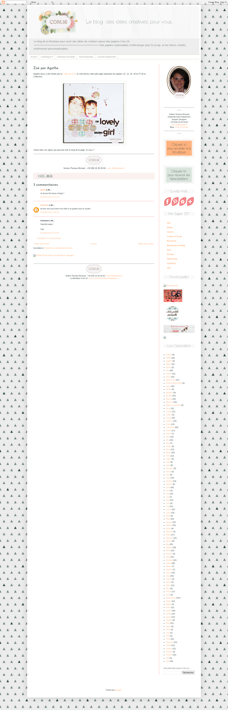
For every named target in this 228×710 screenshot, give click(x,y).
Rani (168, 595)
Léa (167, 494)
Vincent (169, 655)
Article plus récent (41, 244)
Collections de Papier (66, 57)
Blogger (118, 690)
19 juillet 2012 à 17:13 (49, 197)
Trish (168, 639)
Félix (168, 456)
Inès (168, 475)
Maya (168, 535)
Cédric (169, 415)
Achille (169, 355)
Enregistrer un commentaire (49, 238)
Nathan (169, 547)
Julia (168, 487)
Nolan (168, 563)
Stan (168, 623)
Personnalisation (86, 57)
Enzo (168, 449)
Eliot (168, 437)
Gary (168, 465)
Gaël (168, 462)
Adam (168, 358)
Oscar (168, 573)
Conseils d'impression (106, 57)
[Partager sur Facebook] (48, 176)
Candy (169, 411)
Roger (168, 604)
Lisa (168, 500)
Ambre (169, 374)
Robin (168, 601)
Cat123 (170, 232)
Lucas (168, 509)
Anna (168, 377)
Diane (168, 434)
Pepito (168, 579)
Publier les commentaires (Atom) (58, 248)
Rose (168, 607)
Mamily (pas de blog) (176, 245)
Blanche (169, 402)
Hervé (168, 472)
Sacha (168, 611)
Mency (169, 541)
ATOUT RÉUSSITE (174, 383)
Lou (167, 506)
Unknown (44, 205)
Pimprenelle (172, 259)
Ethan (168, 453)
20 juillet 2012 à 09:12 (49, 212)
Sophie (169, 620)
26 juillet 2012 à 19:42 (49, 233)
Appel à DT (170, 380)
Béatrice (169, 393)
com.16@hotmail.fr (115, 168)
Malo (168, 519)
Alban (168, 364)
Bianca (169, 399)
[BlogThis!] (42, 176)
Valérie (169, 649)
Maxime (169, 532)
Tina (168, 633)
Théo (168, 629)
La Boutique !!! (47, 57)
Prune (168, 592)
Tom (168, 636)
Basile (168, 389)
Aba (168, 223)
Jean (168, 478)
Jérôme (169, 481)
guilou (43, 190)
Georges (169, 468)
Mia (167, 544)
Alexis (168, 367)
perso (168, 582)
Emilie (168, 446)
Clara (168, 424)
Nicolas (169, 554)
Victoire (169, 652)
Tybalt (168, 645)
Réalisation (171, 598)
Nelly (168, 550)
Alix (167, 370)
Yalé (169, 268)
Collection (170, 427)
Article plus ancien (146, 244)
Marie (168, 528)
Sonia (168, 617)
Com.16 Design (181, 127)
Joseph (169, 484)
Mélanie (169, 538)
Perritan (170, 254)
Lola (168, 503)
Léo (167, 497)
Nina (168, 557)
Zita (167, 658)
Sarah (168, 614)
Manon (169, 522)
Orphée (169, 570)
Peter (168, 585)
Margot (169, 525)
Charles (169, 421)
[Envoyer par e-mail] (39, 176)
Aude (168, 386)
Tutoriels (169, 642)
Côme (168, 431)
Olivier (168, 566)
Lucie (168, 513)
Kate (168, 491)
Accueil (34, 57)
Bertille (169, 396)
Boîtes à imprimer (173, 405)
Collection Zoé (69, 74)
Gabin (168, 459)
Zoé (167, 661)
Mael (168, 516)
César (168, 418)
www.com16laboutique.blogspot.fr (103, 278)
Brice (168, 408)
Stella (168, 626)
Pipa (168, 588)
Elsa (168, 443)
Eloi (167, 440)
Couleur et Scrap (174, 236)
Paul (168, 576)
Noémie (169, 560)
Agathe (169, 361)
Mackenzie (171, 241)
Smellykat (171, 263)
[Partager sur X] (45, 176)
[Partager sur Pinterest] (51, 176)
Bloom (170, 227)
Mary (169, 250)
